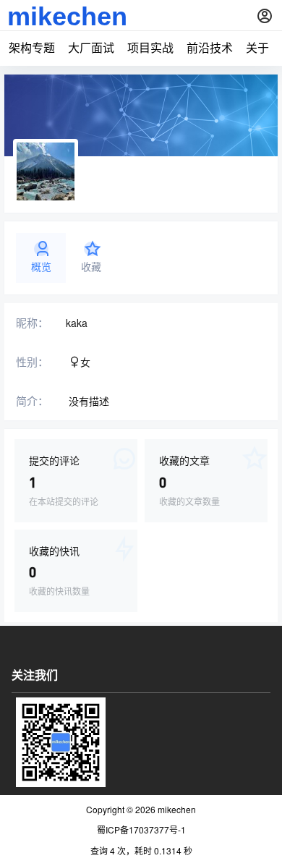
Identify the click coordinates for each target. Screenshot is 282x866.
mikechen (175, 809)
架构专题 (32, 47)
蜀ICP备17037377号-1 (141, 830)
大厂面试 (91, 47)
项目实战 (150, 47)
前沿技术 (210, 47)
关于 (257, 47)
